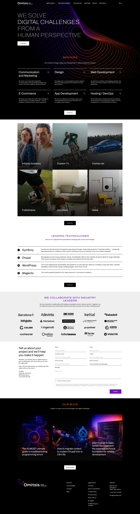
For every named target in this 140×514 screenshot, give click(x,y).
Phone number (59, 360)
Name (56, 347)
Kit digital (91, 501)
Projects (78, 3)
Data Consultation (94, 489)
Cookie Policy (92, 492)
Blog (95, 3)
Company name (59, 354)
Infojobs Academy (31, 163)
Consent (91, 486)
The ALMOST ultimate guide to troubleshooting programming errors (34, 451)
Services (50, 3)
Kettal (95, 210)
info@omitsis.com (115, 495)
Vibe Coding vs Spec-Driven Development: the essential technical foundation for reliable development (103, 449)
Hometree (62, 210)
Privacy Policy (92, 495)
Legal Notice (92, 483)
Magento (28, 273)
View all (71, 113)
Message (57, 367)
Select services (94, 360)
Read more (71, 467)
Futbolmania (28, 210)
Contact (102, 3)
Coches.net (98, 163)
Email (91, 347)
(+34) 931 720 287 (115, 492)
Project (92, 354)
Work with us (92, 498)
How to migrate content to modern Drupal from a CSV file (69, 451)
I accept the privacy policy (64, 381)
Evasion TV (63, 163)
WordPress (29, 265)
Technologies (64, 3)
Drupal (26, 257)
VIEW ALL (70, 223)
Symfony (28, 250)
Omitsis (87, 3)
